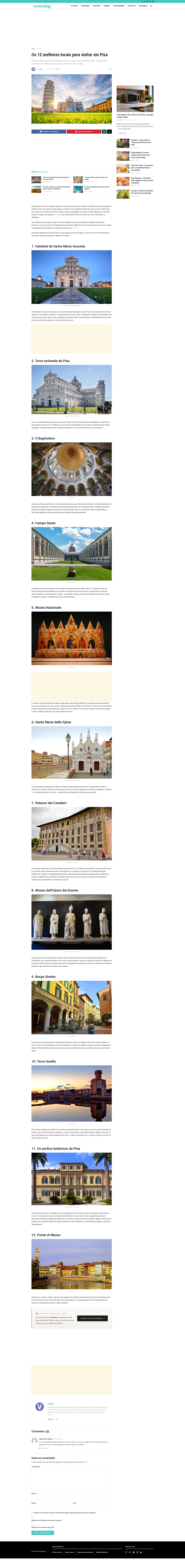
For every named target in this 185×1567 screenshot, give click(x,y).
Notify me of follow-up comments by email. (46, 1520)
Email (34, 1503)
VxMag (40, 69)
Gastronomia (118, 6)
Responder (44, 1448)
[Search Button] (151, 6)
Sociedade (85, 6)
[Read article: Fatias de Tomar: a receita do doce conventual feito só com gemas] (123, 168)
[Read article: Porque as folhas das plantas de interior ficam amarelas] (123, 194)
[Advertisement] (71, 339)
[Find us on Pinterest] (147, 1)
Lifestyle (132, 6)
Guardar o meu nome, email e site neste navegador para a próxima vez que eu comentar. (65, 1513)
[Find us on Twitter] (144, 1)
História (96, 6)
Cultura (74, 6)
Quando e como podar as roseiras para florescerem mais (141, 142)
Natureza (143, 6)
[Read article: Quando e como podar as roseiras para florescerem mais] (123, 143)
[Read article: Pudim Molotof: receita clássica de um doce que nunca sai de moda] (123, 156)
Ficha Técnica (57, 1552)
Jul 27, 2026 (89, 181)
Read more (123, 133)
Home (33, 49)
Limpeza (121, 87)
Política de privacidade (85, 1552)
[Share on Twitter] (109, 132)
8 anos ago (59, 1439)
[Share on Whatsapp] (104, 132)
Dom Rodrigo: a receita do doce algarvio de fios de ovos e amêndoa (142, 180)
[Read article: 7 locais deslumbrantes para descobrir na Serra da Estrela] (36, 179)
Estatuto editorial (102, 1552)
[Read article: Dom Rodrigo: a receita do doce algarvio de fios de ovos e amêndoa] (123, 181)
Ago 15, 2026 (47, 181)
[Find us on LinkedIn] (153, 1)
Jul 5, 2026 (88, 191)
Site (74, 1503)
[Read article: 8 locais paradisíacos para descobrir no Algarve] (78, 189)
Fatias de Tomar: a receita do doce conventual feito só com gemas (142, 167)
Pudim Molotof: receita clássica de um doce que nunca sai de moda (140, 155)
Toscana (58, 215)
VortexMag (42, 6)
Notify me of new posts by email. (42, 1527)
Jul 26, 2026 (47, 191)
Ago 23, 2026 (128, 120)
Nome (34, 1493)
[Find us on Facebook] (141, 1)
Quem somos (69, 1552)
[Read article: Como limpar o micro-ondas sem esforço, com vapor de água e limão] (135, 99)
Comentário (36, 1467)
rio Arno (75, 228)
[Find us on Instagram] (150, 1)
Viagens (107, 6)
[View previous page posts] (69, 199)
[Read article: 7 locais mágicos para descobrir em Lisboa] (78, 179)
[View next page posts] (73, 199)
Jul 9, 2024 (49, 69)
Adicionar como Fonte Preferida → (92, 1318)
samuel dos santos (46, 1439)
